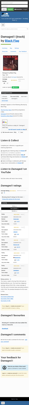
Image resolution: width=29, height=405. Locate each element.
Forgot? (25, 9)
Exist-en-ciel (16, 244)
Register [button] (10, 9)
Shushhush (5, 328)
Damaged (14, 77)
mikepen (15, 231)
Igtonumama (17, 257)
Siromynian (16, 219)
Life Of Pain (5, 100)
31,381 (17, 260)
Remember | (19, 9)
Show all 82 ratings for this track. (11, 199)
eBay (22, 155)
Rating (14, 206)
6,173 (17, 272)
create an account (16, 306)
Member (14, 211)
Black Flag (12, 40)
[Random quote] (16, 20)
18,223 (17, 221)
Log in (4, 373)
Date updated (13, 208)
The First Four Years (6, 110)
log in (7, 306)
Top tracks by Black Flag (7, 296)
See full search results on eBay (16, 129)
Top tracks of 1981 (6, 300)
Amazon (22, 151)
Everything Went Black (7, 116)
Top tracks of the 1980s (7, 298)
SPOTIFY (16, 87)
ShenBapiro (16, 270)
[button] (3, 25)
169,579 (18, 247)
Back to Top (14, 399)
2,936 (17, 234)
